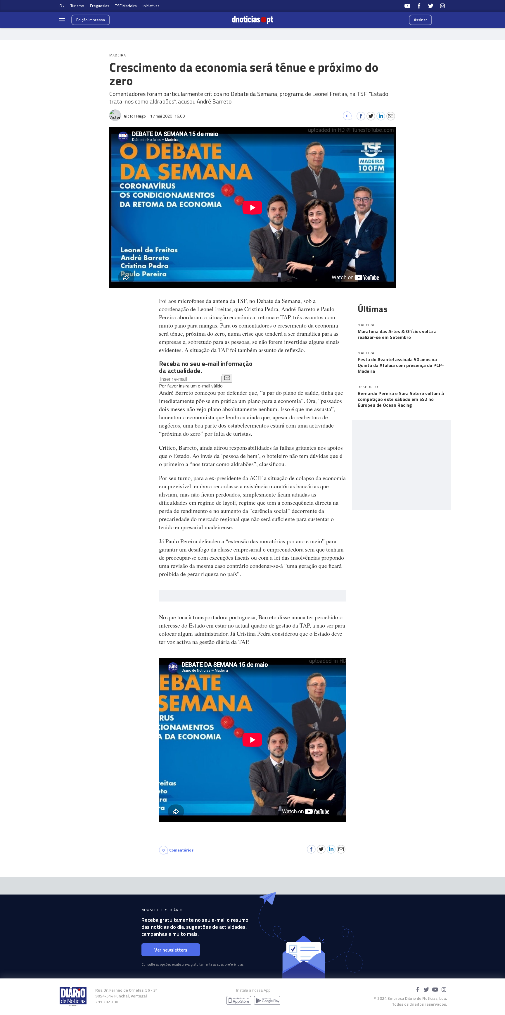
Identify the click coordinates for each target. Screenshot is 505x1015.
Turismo (77, 6)
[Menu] (62, 20)
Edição (90, 20)
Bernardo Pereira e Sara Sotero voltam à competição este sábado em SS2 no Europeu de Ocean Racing (401, 399)
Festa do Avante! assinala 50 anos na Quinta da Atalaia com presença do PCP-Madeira (401, 365)
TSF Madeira (126, 6)
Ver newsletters (170, 949)
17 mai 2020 (167, 116)
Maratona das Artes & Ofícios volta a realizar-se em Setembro (397, 334)
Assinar (420, 20)
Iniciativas (151, 6)
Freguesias (99, 6)
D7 (62, 6)
